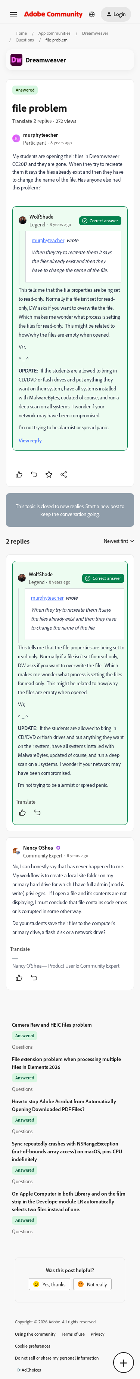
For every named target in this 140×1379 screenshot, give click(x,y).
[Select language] (92, 14)
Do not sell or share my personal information (57, 1358)
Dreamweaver (95, 33)
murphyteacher (40, 135)
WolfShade (41, 216)
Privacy (98, 1334)
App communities (54, 33)
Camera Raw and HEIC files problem (52, 1024)
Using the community (35, 1334)
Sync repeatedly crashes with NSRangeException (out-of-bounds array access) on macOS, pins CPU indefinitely (67, 1151)
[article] (70, 693)
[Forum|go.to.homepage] (53, 14)
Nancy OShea (38, 847)
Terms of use (73, 1334)
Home (21, 33)
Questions (25, 40)
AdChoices (31, 1370)
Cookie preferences (32, 1346)
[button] (13, 16)
